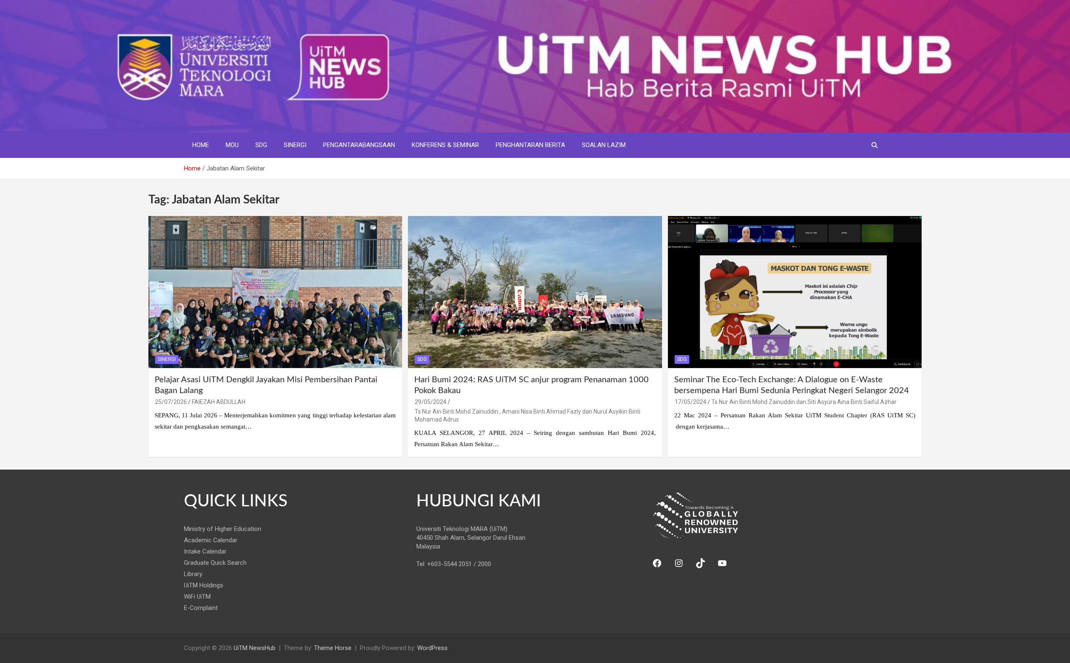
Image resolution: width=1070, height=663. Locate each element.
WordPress (432, 648)
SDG (261, 145)
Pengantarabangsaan (359, 145)
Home (200, 145)
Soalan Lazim (604, 145)
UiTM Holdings (203, 585)
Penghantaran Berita (530, 145)
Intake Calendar (205, 551)
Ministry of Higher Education (222, 529)
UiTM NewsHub (254, 648)
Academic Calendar (210, 540)
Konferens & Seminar (445, 145)
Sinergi (295, 145)
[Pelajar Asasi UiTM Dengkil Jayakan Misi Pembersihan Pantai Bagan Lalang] (275, 292)
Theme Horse (333, 648)
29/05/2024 (430, 402)
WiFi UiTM (197, 596)
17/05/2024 (690, 402)
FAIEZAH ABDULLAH (218, 402)
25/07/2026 (171, 402)
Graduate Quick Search (215, 562)
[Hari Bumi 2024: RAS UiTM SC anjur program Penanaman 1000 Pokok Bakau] (534, 292)
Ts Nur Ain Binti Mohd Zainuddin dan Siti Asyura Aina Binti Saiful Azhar (804, 402)
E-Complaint (201, 608)
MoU (232, 145)
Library (193, 574)
